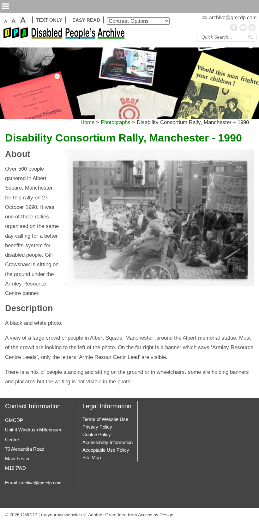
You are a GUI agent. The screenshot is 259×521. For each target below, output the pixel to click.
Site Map (91, 457)
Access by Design (155, 514)
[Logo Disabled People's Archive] (66, 34)
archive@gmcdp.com (40, 482)
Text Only (49, 20)
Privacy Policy (97, 427)
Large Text (13, 19)
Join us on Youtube (243, 27)
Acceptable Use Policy (105, 450)
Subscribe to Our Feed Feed (252, 27)
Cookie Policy (96, 434)
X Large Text (22, 19)
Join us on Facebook (234, 27)
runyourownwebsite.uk (63, 514)
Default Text (5, 19)
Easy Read (86, 20)
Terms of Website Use (105, 419)
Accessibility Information (107, 442)
